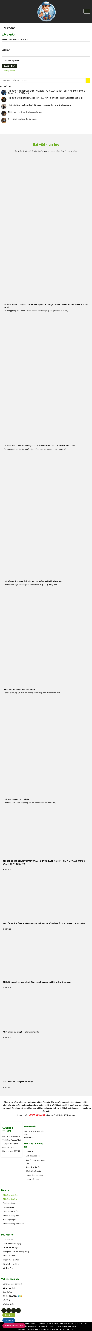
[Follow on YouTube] (18, 1310)
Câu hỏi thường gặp (33, 1171)
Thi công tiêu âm (10, 1199)
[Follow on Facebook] (3, 1310)
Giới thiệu (29, 1152)
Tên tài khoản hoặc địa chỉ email (15, 39)
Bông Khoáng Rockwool (12, 1284)
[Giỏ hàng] (86, 11)
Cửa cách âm (8, 1239)
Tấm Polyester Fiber (11, 1264)
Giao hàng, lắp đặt (33, 1167)
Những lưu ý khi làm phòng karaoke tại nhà (25, 112)
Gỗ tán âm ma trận (10, 1248)
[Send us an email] (8, 1310)
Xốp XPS (6, 1300)
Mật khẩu (6, 50)
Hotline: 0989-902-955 (14, 1326)
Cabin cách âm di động (12, 1244)
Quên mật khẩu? (8, 71)
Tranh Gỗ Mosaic (9, 1256)
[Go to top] (87, 1328)
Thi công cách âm (10, 1195)
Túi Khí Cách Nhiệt (10, 1296)
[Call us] (13, 1310)
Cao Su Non (7, 1292)
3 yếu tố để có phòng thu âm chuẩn (22, 119)
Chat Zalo (9, 1315)
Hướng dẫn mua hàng (34, 1175)
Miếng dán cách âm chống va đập (16, 1252)
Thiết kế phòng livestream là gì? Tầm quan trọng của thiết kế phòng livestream (39, 105)
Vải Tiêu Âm (8, 1268)
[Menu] (3, 11)
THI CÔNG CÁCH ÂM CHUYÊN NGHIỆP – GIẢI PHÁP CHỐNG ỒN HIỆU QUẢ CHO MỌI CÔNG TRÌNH (46, 98)
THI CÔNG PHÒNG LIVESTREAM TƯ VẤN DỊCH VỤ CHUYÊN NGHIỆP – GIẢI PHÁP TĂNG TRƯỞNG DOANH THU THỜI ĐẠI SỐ (46, 92)
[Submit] (88, 80)
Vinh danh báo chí (33, 1156)
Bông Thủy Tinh (9, 1288)
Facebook (9, 1320)
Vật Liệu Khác (8, 1304)
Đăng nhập (9, 66)
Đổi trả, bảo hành (32, 1179)
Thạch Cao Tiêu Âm (11, 1260)
